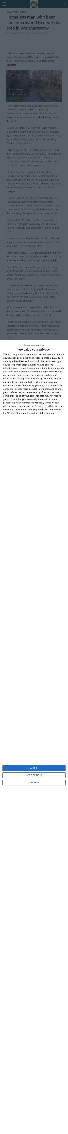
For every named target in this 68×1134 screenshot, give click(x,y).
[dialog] (34, 737)
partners (20, 354)
